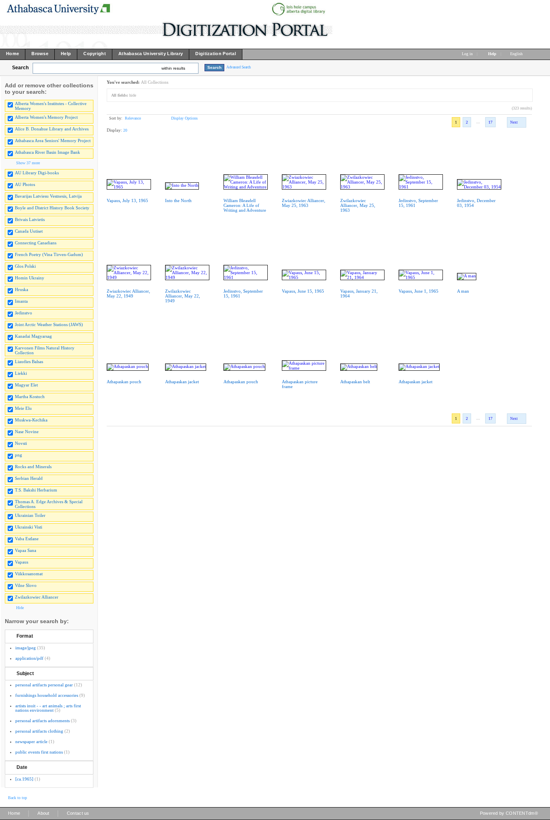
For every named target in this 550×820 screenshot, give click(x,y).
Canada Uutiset (29, 231)
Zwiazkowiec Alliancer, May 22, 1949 (128, 293)
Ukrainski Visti (28, 527)
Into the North (178, 200)
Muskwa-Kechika (31, 419)
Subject (25, 673)
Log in (467, 54)
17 (490, 122)
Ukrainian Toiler (30, 515)
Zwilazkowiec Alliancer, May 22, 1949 (182, 296)
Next (514, 122)
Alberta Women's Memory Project (46, 117)
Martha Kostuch (30, 396)
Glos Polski (25, 266)
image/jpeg (25, 647)
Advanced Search (238, 67)
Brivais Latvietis (30, 219)
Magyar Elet (26, 384)
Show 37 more (28, 163)
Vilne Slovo (26, 585)
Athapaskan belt (355, 381)
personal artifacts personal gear (44, 684)
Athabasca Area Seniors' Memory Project (53, 140)
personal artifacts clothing (39, 731)
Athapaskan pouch (124, 381)
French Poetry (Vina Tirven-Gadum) (49, 254)
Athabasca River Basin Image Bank (47, 152)
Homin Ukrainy (29, 277)
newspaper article (31, 741)
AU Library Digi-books (37, 172)
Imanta (21, 301)
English (517, 54)
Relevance (133, 118)
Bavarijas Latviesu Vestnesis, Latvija (48, 196)
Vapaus (21, 562)
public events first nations (39, 752)
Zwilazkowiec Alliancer (36, 597)
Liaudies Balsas (29, 361)
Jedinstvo (23, 312)
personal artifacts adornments (42, 720)
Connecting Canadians (35, 242)
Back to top (17, 797)
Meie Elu (23, 408)
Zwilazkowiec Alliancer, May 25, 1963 (357, 205)
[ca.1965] (24, 779)
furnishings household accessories (46, 695)
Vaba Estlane (27, 538)
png (18, 454)
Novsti (21, 443)
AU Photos (25, 184)
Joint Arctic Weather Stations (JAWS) (49, 324)
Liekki (21, 373)
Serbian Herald (29, 478)
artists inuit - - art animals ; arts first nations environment (48, 708)
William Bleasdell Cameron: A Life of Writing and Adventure (244, 205)
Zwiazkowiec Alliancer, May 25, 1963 (303, 203)
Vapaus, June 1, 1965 (418, 291)
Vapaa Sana (25, 550)
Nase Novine (27, 431)
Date (22, 767)
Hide (20, 607)
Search (20, 67)
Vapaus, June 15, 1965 (303, 291)
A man (463, 291)
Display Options (184, 118)
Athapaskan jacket (182, 381)
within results (173, 68)
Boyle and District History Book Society (52, 207)
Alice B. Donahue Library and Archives (52, 128)
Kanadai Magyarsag (33, 336)
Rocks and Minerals (33, 466)
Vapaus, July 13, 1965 (127, 200)
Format (25, 636)
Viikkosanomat (29, 573)
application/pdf (29, 658)
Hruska (21, 289)
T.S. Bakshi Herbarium (36, 489)
